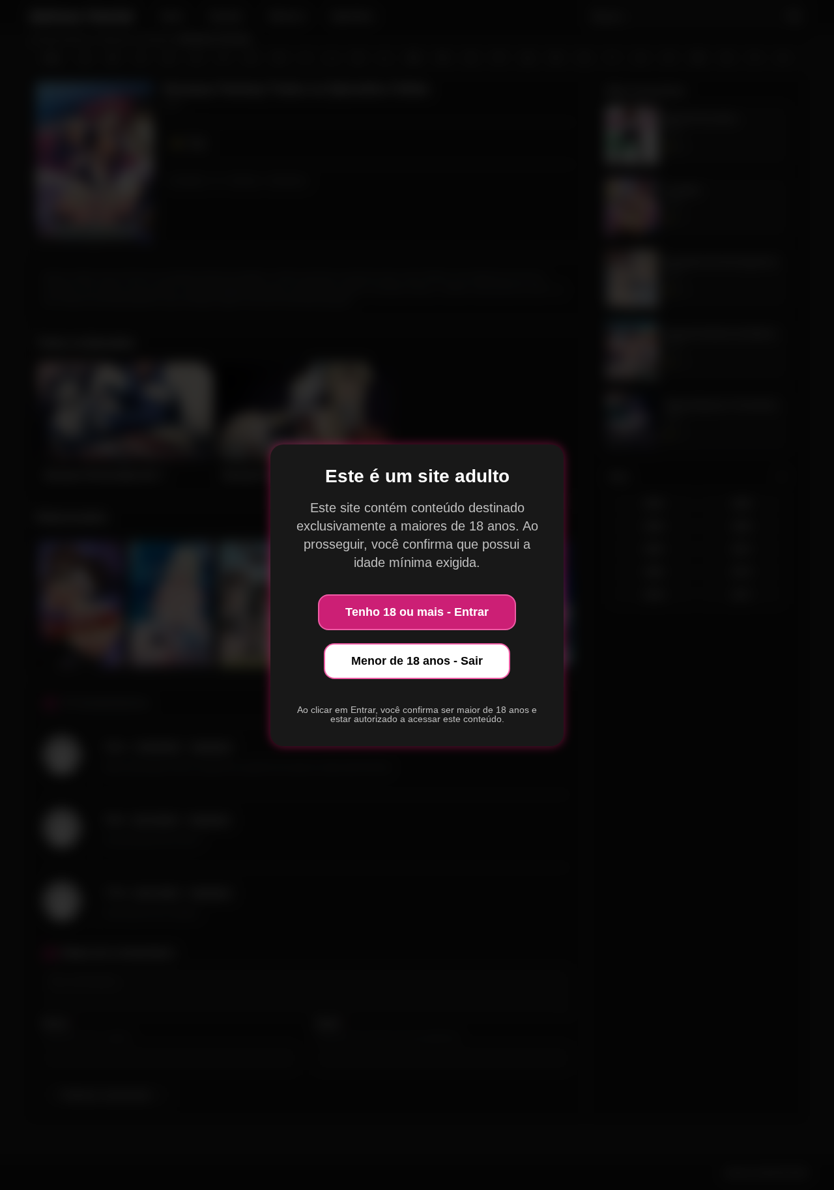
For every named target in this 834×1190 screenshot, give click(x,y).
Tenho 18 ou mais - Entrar (417, 611)
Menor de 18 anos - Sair (417, 660)
